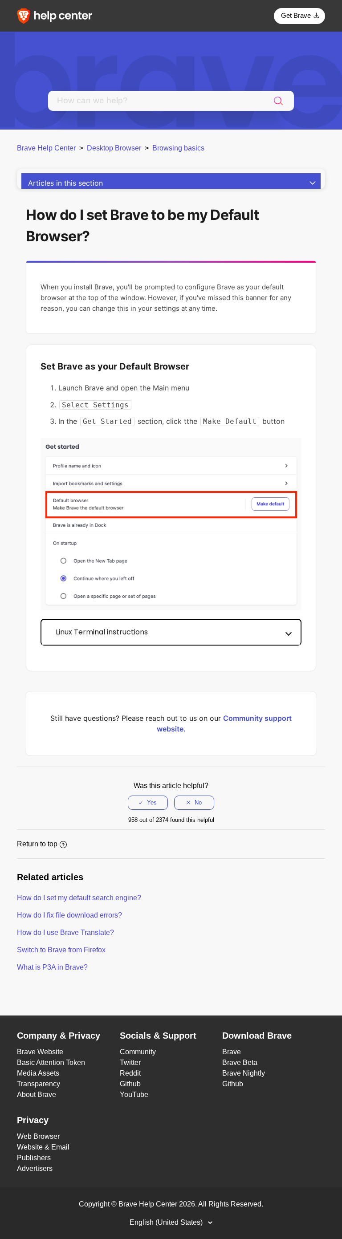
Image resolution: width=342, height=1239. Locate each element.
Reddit (130, 1073)
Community (138, 1052)
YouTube (134, 1094)
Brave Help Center (46, 148)
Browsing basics (178, 148)
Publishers (34, 1158)
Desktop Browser (114, 148)
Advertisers (35, 1168)
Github (130, 1084)
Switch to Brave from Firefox (61, 950)
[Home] (57, 15)
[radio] (148, 803)
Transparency (38, 1084)
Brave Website (40, 1052)
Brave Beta (239, 1062)
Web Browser (38, 1136)
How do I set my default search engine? (79, 898)
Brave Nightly (243, 1073)
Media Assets (38, 1073)
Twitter (130, 1062)
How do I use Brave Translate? (65, 932)
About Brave (36, 1094)
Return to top (37, 844)
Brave (231, 1052)
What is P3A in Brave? (52, 967)
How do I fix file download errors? (69, 915)
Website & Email (43, 1147)
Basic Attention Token (51, 1062)
